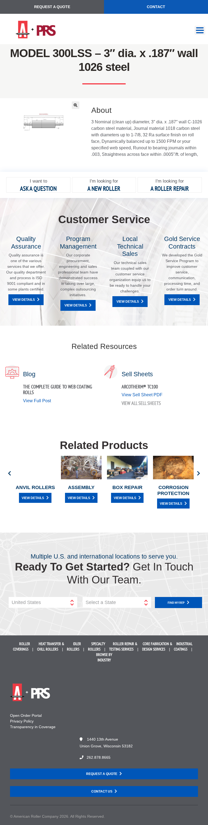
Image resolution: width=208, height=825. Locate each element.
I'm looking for (104, 181)
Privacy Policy (22, 721)
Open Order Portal (26, 715)
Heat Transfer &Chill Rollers (50, 646)
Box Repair (127, 487)
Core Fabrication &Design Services (157, 646)
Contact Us (101, 791)
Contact (156, 7)
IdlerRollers (74, 646)
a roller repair (170, 188)
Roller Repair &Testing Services (123, 646)
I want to (38, 181)
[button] (75, 105)
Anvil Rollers (35, 487)
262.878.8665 (98, 757)
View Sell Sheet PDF (142, 394)
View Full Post (37, 400)
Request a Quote (52, 7)
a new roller (103, 188)
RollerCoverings (21, 646)
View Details (23, 300)
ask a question (38, 188)
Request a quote (101, 774)
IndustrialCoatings (183, 646)
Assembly (81, 487)
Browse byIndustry (104, 657)
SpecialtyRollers (96, 646)
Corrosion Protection (173, 490)
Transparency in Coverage (33, 727)
